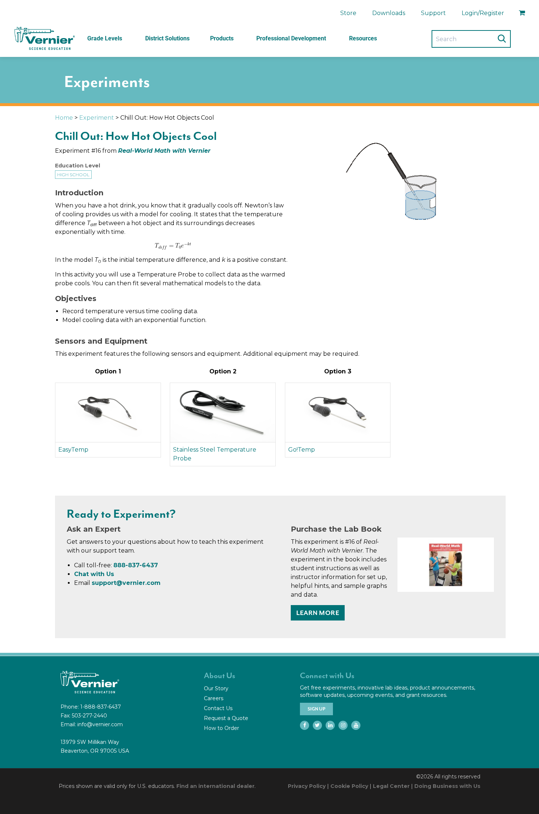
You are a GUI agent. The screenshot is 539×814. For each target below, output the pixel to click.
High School (73, 174)
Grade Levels (104, 38)
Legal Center (391, 786)
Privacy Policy (307, 786)
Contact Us (218, 708)
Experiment (96, 117)
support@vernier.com (126, 582)
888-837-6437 (135, 565)
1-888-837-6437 (100, 706)
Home (64, 117)
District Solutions (167, 38)
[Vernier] (44, 38)
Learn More (317, 613)
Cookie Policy (349, 786)
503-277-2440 (89, 715)
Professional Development (291, 38)
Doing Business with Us (447, 786)
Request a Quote (226, 718)
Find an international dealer (215, 786)
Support (433, 13)
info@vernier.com (100, 724)
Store (348, 13)
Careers (213, 698)
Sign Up (316, 709)
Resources (363, 38)
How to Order (221, 728)
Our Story (216, 688)
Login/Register (483, 13)
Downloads (388, 13)
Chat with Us (94, 574)
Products (222, 38)
